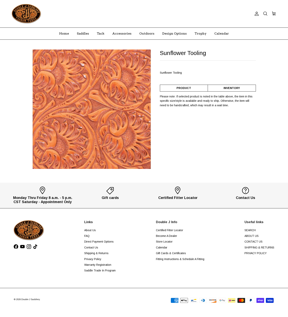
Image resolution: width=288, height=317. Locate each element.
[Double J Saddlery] (26, 14)
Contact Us (91, 247)
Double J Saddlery (30, 299)
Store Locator (164, 241)
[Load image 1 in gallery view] (91, 109)
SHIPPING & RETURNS (259, 247)
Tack (100, 33)
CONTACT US (254, 241)
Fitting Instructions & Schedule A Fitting (180, 259)
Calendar (221, 33)
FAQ (87, 235)
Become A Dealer (166, 235)
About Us (90, 230)
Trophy (200, 33)
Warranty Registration (97, 264)
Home (64, 33)
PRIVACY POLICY (256, 253)
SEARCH (250, 230)
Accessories (121, 33)
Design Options (174, 33)
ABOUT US (252, 235)
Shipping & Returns (96, 253)
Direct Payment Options (99, 241)
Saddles (83, 33)
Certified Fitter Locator (169, 230)
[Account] (256, 13)
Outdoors (146, 33)
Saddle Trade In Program (100, 270)
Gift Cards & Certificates (171, 253)
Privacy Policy (92, 259)
